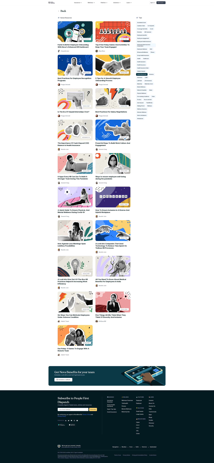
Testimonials (152, 411)
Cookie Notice (152, 455)
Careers (151, 400)
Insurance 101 (86, 137)
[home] (52, 2)
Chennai (144, 447)
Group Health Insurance (111, 405)
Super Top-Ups (111, 409)
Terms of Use (86, 414)
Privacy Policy (62, 416)
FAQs (150, 409)
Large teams (139, 414)
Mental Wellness (126, 409)
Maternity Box (126, 411)
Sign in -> (152, 2)
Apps (150, 414)
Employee (139, 400)
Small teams (139, 411)
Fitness (124, 406)
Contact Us (152, 406)
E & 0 (137, 428)
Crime (138, 433)
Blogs (150, 417)
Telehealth (125, 403)
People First (124, 39)
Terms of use (117, 455)
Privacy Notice (126, 455)
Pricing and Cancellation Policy (139, 455)
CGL (137, 430)
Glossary (151, 423)
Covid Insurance (112, 412)
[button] (78, 2)
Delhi (137, 447)
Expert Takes (124, 204)
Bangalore (116, 447)
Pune (130, 447)
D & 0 (137, 425)
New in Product (85, 39)
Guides (151, 420)
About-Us (151, 403)
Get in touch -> (161, 2)
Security (151, 426)
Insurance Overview (110, 401)
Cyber (138, 422)
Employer (139, 403)
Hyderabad (153, 447)
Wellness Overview (127, 400)
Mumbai (124, 447)
